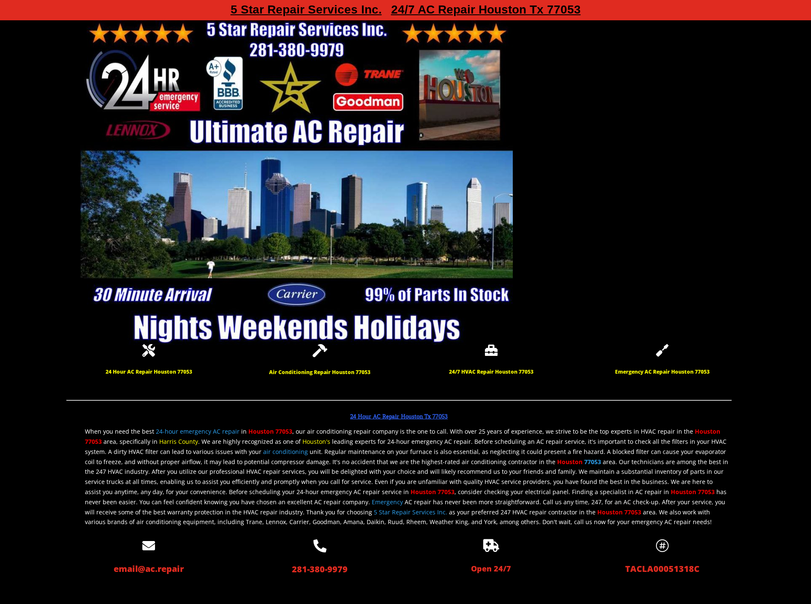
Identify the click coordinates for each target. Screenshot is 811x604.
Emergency (387, 502)
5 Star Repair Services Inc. (306, 11)
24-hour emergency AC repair (197, 431)
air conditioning (285, 452)
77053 (592, 462)
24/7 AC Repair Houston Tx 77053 (486, 11)
